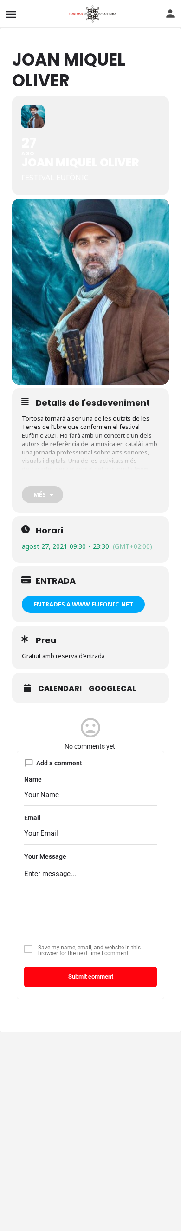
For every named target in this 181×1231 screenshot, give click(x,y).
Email (32, 818)
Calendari (60, 689)
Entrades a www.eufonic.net (83, 604)
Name (33, 779)
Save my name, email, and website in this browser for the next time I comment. (89, 950)
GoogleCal (112, 689)
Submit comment (90, 976)
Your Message (45, 856)
